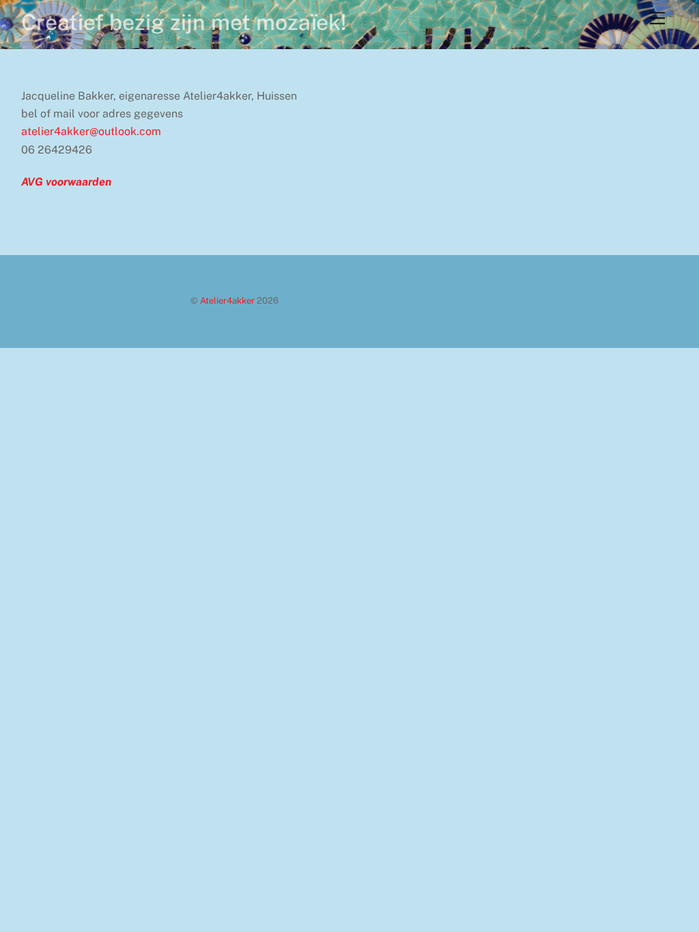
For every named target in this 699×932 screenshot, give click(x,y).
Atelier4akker (227, 300)
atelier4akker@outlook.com (91, 131)
